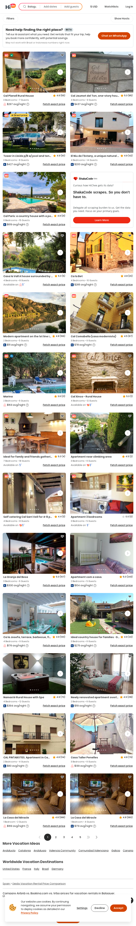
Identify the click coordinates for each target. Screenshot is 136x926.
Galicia (115, 850)
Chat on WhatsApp (114, 36)
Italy (36, 869)
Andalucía (9, 850)
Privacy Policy (29, 913)
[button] (94, 6)
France (26, 869)
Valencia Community (62, 850)
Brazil (45, 869)
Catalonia (24, 850)
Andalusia (40, 850)
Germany (57, 869)
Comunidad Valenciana (93, 850)
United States (11, 869)
